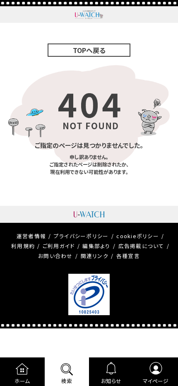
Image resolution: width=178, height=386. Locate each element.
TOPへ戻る (89, 50)
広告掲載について (141, 246)
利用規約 (23, 246)
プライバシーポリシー (81, 236)
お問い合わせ (55, 256)
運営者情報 (31, 236)
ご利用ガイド (59, 246)
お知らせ (111, 381)
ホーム (22, 381)
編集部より (96, 246)
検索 (66, 381)
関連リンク (94, 256)
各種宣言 (128, 256)
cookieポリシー (137, 236)
